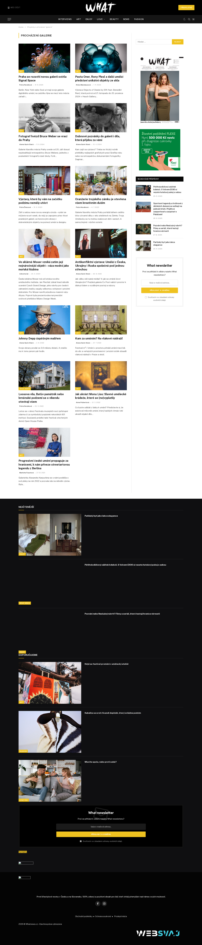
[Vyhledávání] (189, 19)
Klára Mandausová (83, 85)
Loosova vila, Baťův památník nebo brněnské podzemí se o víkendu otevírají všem (41, 398)
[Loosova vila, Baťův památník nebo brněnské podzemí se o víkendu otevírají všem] (44, 375)
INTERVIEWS (65, 19)
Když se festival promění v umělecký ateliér (107, 664)
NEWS (126, 19)
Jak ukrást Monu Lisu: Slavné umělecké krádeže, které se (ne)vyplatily (100, 396)
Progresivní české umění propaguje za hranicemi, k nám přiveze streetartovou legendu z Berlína (44, 464)
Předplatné (186, 8)
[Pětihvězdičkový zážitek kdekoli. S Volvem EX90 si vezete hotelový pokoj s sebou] (143, 190)
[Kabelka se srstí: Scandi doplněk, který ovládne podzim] (50, 732)
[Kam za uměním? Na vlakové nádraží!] (101, 319)
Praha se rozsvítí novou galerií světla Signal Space (43, 78)
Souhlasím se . (102, 841)
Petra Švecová (25, 207)
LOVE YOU (24, 800)
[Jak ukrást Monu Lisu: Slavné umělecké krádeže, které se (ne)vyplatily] (101, 375)
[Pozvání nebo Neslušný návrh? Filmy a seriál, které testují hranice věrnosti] (143, 229)
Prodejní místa (120, 916)
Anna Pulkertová (82, 402)
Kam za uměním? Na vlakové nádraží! (99, 338)
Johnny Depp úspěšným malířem (40, 338)
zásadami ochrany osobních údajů (108, 841)
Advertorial (23, 274)
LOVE (100, 19)
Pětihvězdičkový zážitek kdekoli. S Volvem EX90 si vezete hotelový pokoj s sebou (167, 189)
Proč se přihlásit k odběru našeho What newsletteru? (101, 819)
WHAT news (25, 388)
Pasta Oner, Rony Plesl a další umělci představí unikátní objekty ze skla (99, 78)
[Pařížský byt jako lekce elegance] (143, 246)
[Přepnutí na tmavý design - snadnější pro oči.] (184, 19)
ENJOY (89, 19)
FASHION (139, 19)
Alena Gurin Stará (26, 144)
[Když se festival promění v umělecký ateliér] (50, 683)
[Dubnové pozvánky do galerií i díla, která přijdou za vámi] (101, 117)
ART (78, 19)
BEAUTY (114, 19)
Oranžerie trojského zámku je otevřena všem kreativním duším (100, 201)
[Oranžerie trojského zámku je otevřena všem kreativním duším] (101, 180)
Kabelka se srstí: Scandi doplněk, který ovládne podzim (113, 713)
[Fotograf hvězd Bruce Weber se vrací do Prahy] (44, 117)
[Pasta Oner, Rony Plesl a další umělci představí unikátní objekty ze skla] (101, 58)
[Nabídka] (9, 19)
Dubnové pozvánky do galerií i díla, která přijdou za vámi (97, 138)
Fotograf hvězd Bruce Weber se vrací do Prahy (43, 138)
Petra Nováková (25, 85)
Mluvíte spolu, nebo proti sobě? (101, 762)
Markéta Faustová (26, 473)
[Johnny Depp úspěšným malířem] (44, 319)
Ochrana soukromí (103, 916)
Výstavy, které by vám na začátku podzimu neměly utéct (40, 201)
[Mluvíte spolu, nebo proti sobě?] (50, 781)
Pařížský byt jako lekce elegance (164, 243)
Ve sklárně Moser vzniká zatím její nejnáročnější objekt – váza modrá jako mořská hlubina (44, 265)
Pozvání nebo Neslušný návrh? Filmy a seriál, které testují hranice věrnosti (167, 228)
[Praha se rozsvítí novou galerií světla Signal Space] (44, 58)
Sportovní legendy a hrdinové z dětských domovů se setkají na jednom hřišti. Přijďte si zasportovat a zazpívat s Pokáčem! (168, 209)
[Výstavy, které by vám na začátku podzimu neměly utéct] (44, 180)
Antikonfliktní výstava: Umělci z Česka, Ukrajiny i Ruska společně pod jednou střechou (100, 265)
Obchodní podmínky (83, 916)
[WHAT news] (101, 7)
